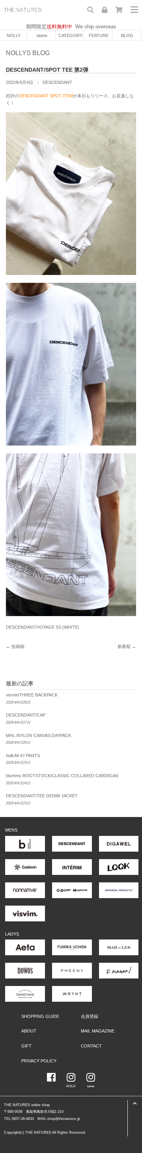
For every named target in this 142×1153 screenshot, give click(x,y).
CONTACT (91, 1045)
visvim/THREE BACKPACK (32, 695)
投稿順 (17, 646)
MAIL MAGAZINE (97, 1031)
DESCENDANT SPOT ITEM (46, 95)
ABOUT (28, 1031)
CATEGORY (70, 35)
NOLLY (14, 35)
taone (42, 35)
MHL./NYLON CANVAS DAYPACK (38, 735)
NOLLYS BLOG (28, 53)
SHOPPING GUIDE (40, 1016)
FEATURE (98, 35)
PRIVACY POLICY (38, 1060)
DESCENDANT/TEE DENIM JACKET (42, 795)
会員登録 (89, 1016)
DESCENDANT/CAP (25, 715)
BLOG (127, 35)
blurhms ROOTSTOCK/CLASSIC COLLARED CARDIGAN (62, 775)
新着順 (124, 646)
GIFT (26, 1045)
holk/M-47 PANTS (23, 755)
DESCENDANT (57, 82)
